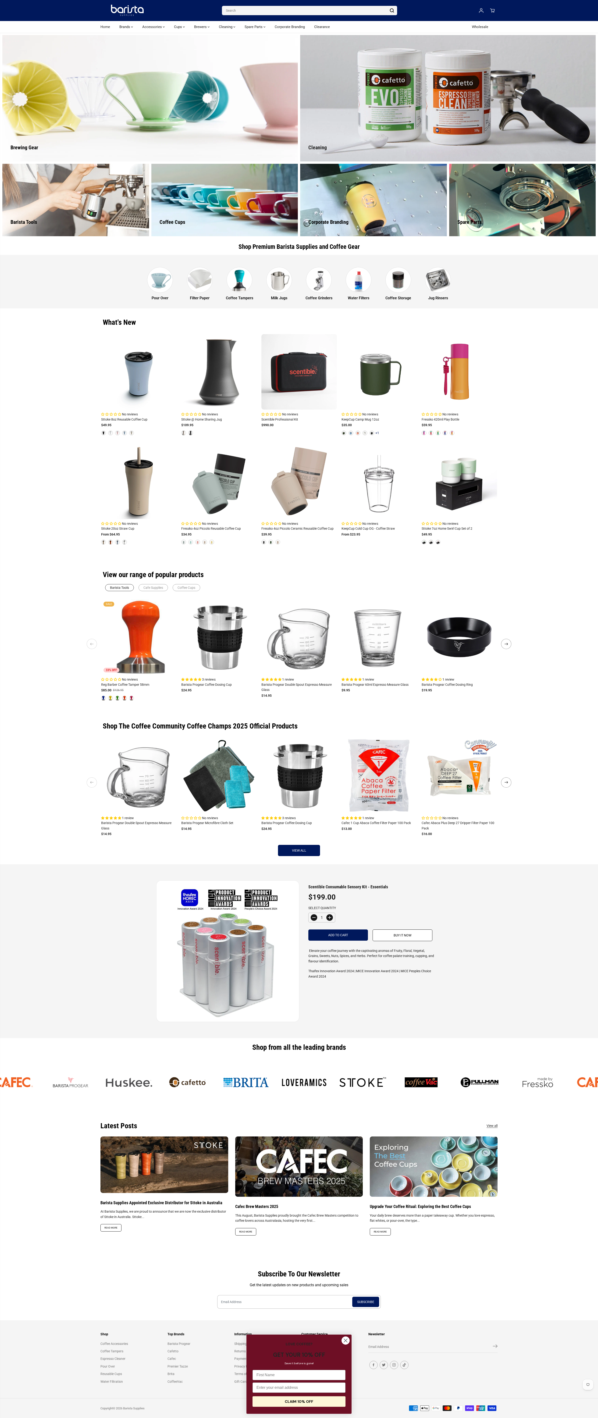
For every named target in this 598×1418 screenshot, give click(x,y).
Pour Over (107, 1366)
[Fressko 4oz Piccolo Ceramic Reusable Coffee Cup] (299, 481)
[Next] (506, 644)
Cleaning (226, 27)
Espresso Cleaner (112, 1359)
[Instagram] (394, 1365)
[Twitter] (384, 1365)
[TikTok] (404, 1365)
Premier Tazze (177, 1366)
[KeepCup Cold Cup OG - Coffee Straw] (379, 481)
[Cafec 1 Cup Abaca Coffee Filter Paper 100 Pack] (379, 775)
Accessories (152, 27)
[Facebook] (373, 1365)
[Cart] (492, 10)
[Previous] (92, 644)
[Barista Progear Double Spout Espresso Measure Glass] (299, 637)
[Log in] (481, 10)
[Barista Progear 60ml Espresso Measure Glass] (379, 637)
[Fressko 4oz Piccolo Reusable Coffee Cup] (219, 481)
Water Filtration (111, 1381)
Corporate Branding (290, 27)
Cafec (171, 1359)
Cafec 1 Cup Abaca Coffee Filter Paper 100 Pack (376, 823)
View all (299, 850)
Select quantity (322, 908)
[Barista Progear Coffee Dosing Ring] (459, 637)
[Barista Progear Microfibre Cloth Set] (219, 775)
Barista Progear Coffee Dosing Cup (206, 684)
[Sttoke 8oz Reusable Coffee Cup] (139, 372)
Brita (170, 1374)
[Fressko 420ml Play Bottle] (459, 372)
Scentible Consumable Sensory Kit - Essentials (348, 886)
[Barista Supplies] (127, 10)
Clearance (322, 27)
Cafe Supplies (153, 587)
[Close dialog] (346, 1340)
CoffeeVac (175, 1381)
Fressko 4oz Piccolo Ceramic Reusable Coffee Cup (297, 528)
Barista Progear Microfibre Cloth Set (207, 823)
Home (105, 27)
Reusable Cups (111, 1374)
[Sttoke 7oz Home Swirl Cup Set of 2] (459, 481)
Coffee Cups (186, 587)
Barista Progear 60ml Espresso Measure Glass (375, 684)
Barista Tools (119, 587)
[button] (111, 414)
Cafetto (172, 1351)
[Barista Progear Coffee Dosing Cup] (219, 637)
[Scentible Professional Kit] (299, 372)
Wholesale (480, 27)
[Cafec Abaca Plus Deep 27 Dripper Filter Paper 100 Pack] (459, 775)
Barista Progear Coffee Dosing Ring (447, 684)
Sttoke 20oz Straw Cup (117, 528)
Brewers (201, 27)
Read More (110, 1227)
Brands (125, 27)
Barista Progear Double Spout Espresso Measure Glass (296, 687)
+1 (377, 433)
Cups (178, 27)
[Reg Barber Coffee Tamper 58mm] (139, 637)
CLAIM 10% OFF (299, 1401)
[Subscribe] (495, 1347)
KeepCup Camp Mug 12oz (360, 419)
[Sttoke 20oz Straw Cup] (139, 481)
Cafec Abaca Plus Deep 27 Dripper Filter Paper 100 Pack (458, 825)
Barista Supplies (134, 1408)
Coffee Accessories (114, 1344)
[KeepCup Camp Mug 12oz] (379, 372)
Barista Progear (178, 1344)
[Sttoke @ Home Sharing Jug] (219, 372)
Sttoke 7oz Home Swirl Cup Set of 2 (447, 528)
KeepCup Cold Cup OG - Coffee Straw (368, 528)
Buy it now (402, 935)
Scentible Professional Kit (279, 419)
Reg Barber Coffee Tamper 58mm (125, 684)
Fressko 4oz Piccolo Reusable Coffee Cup (211, 528)
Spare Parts (254, 27)
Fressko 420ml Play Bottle (440, 419)
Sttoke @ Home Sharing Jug (201, 419)
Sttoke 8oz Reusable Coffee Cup (124, 419)
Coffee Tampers (111, 1351)
